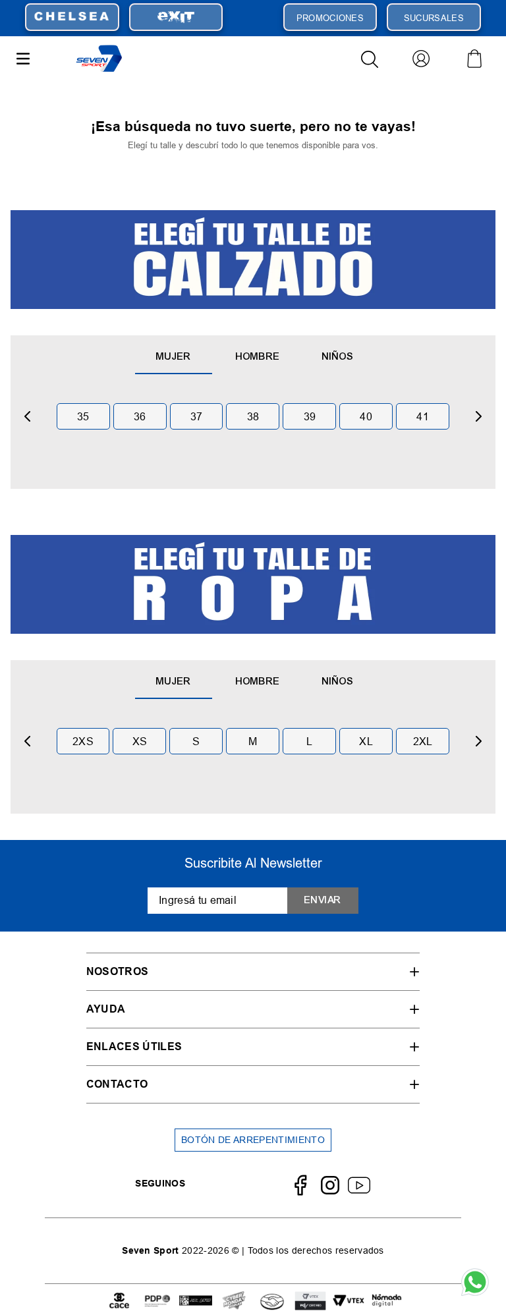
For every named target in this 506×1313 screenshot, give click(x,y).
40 (366, 416)
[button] (253, 971)
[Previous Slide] (27, 416)
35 (83, 416)
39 (310, 416)
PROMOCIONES (330, 18)
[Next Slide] (478, 416)
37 (196, 416)
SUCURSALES (434, 18)
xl (366, 741)
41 (422, 416)
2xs (83, 741)
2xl (423, 741)
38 (253, 416)
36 (140, 416)
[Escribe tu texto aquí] (119, 1301)
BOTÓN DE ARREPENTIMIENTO (253, 1139)
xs (140, 741)
